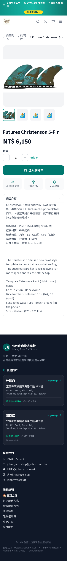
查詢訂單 (8, 521)
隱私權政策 (9, 516)
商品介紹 (11, 198)
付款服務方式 (11, 506)
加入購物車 (35, 170)
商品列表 (10, 37)
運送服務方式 (11, 501)
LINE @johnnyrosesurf (21, 469)
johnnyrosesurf (16, 480)
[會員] (45, 21)
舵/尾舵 (23, 37)
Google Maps (52, 380)
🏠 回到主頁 (10, 495)
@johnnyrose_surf (18, 474)
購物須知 (8, 511)
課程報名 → (35, 12)
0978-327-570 (15, 459)
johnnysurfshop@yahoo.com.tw (27, 464)
